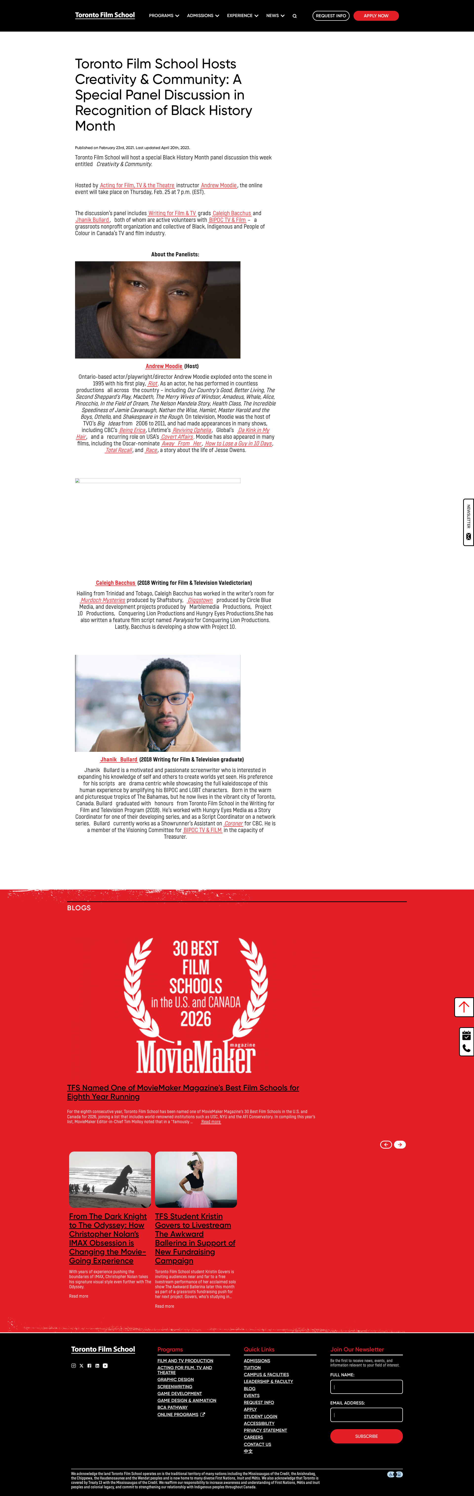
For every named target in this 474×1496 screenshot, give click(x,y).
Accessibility (259, 1423)
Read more (210, 1121)
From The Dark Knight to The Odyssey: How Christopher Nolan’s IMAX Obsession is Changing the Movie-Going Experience (108, 1238)
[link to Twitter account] (81, 1365)
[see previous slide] (386, 1145)
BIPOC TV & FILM (203, 829)
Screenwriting (175, 1386)
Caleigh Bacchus (232, 212)
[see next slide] (400, 1145)
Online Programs (178, 1414)
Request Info (331, 16)
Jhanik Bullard (92, 219)
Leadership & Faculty (268, 1381)
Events (251, 1395)
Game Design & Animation (187, 1400)
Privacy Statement (265, 1430)
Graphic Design (176, 1379)
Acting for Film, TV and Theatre (185, 1370)
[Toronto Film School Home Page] (105, 16)
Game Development (180, 1393)
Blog (250, 1388)
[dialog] (468, 522)
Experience (240, 15)
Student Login (260, 1416)
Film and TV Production (185, 1360)
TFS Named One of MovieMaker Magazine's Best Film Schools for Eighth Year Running (183, 1092)
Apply (250, 1409)
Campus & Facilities (266, 1374)
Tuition (252, 1367)
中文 (248, 1451)
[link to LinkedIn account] (97, 1365)
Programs (161, 15)
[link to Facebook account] (89, 1365)
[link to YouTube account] (105, 1365)
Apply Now (376, 16)
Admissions (200, 15)
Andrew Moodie (219, 185)
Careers (253, 1437)
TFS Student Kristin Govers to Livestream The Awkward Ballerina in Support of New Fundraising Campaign (195, 1238)
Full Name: (342, 1375)
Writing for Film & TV (172, 212)
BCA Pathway (173, 1407)
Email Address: (347, 1403)
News (272, 15)
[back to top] (464, 1007)
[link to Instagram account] (73, 1365)
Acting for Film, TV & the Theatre (137, 185)
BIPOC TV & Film (227, 219)
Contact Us (257, 1444)
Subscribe (366, 1436)
